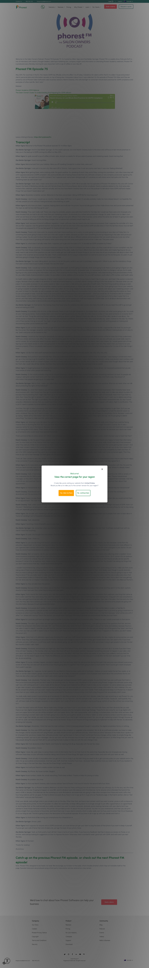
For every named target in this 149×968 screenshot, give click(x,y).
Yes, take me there (66, 493)
